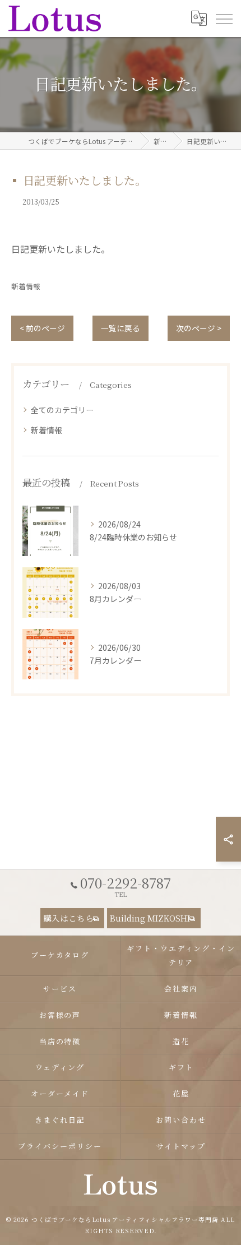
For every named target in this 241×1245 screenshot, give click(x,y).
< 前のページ (42, 328)
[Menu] (224, 18)
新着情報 (25, 286)
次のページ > (198, 328)
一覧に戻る (120, 328)
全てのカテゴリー (62, 409)
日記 (20, 249)
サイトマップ (181, 1146)
